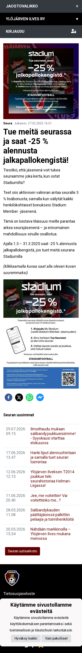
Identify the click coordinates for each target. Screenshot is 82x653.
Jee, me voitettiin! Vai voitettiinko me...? (48, 497)
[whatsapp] (29, 397)
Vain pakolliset (56, 638)
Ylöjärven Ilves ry (42, 18)
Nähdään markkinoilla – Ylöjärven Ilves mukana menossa (50, 533)
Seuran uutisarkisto (22, 551)
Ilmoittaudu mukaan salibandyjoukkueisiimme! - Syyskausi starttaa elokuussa (53, 436)
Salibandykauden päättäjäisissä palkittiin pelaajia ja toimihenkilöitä (52, 514)
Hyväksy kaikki (25, 638)
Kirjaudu (15, 31)
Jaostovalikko (42, 6)
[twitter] (19, 397)
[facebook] (8, 397)
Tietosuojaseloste (19, 593)
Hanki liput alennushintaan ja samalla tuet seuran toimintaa (53, 457)
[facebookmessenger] (40, 397)
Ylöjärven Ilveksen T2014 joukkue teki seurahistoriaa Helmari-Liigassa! (52, 478)
